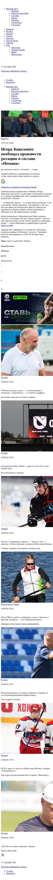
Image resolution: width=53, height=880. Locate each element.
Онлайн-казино (18, 50)
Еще (8, 45)
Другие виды (12, 41)
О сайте (9, 80)
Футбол (9, 31)
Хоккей (9, 34)
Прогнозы (15, 47)
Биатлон (10, 38)
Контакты (10, 82)
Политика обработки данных (14, 71)
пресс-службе (7, 225)
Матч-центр (16, 54)
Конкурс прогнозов (19, 13)
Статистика (16, 22)
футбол (4, 256)
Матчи (14, 18)
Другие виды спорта (10, 604)
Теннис (9, 36)
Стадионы (15, 25)
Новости (15, 11)
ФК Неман (5, 251)
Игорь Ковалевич (7, 246)
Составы (15, 16)
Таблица (15, 20)
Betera (14, 52)
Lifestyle (9, 43)
